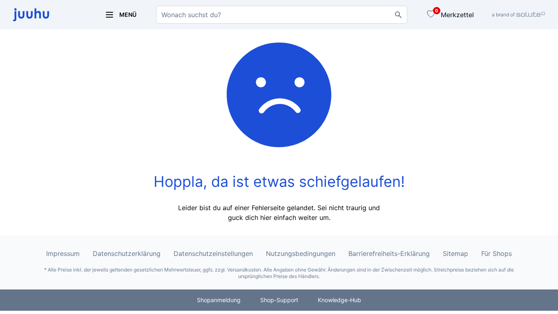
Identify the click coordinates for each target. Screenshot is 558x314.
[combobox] (281, 15)
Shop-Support (279, 299)
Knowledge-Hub (339, 299)
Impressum (63, 253)
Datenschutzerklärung (127, 253)
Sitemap (455, 253)
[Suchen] (398, 15)
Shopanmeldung (219, 299)
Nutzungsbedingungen (300, 253)
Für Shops (496, 253)
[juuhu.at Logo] (49, 14)
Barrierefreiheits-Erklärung (389, 253)
